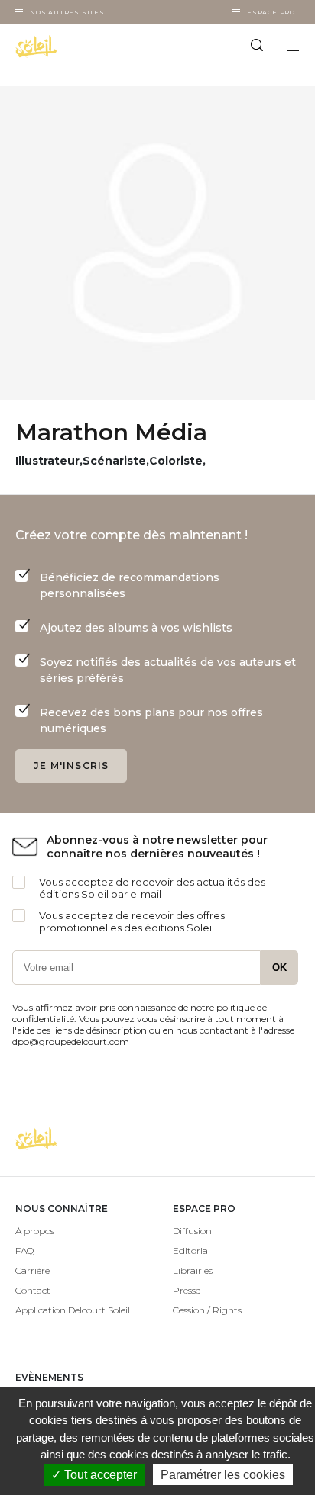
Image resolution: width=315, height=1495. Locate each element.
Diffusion (192, 1230)
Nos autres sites (67, 12)
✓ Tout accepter (94, 1474)
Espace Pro (271, 12)
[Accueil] (78, 46)
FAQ (24, 1250)
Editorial (191, 1250)
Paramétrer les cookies (223, 1474)
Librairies (193, 1270)
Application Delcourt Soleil (72, 1310)
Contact (32, 1290)
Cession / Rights (207, 1310)
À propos (34, 1230)
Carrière (32, 1270)
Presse (186, 1290)
